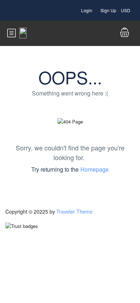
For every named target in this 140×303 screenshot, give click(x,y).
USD (126, 10)
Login (86, 10)
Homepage (94, 169)
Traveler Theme (74, 211)
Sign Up (108, 10)
